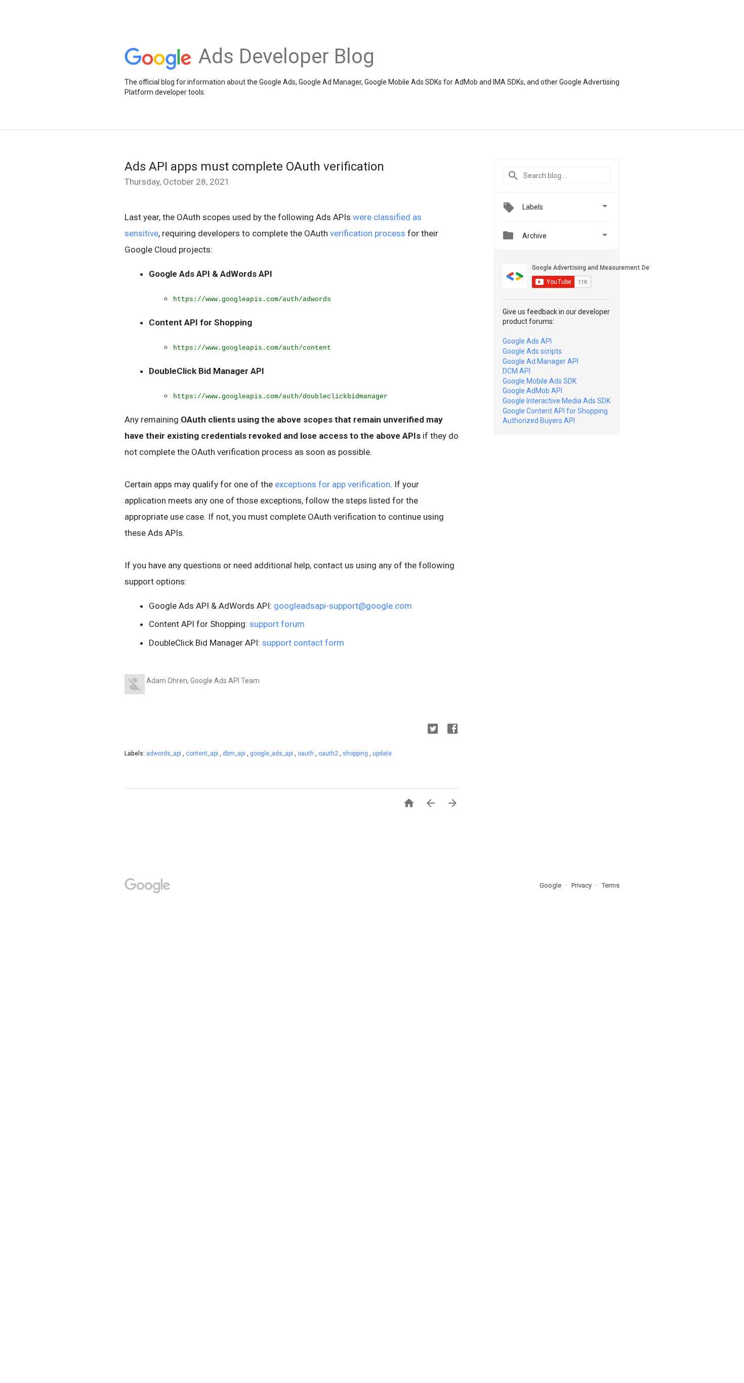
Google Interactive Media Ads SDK (556, 401)
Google (551, 885)
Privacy (582, 885)
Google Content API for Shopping (555, 411)
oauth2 (329, 753)
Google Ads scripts (532, 351)
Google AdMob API (532, 391)
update (382, 753)
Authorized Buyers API (539, 420)
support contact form (303, 643)
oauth (306, 753)
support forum (277, 624)
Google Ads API (527, 341)
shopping (356, 753)
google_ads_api (272, 753)
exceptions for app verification (332, 484)
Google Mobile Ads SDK (539, 381)
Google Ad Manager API (540, 361)
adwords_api (164, 753)
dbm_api (235, 753)
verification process (367, 233)
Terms (610, 885)
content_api (203, 753)
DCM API (516, 371)
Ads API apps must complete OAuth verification (254, 166)
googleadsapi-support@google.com (343, 606)
